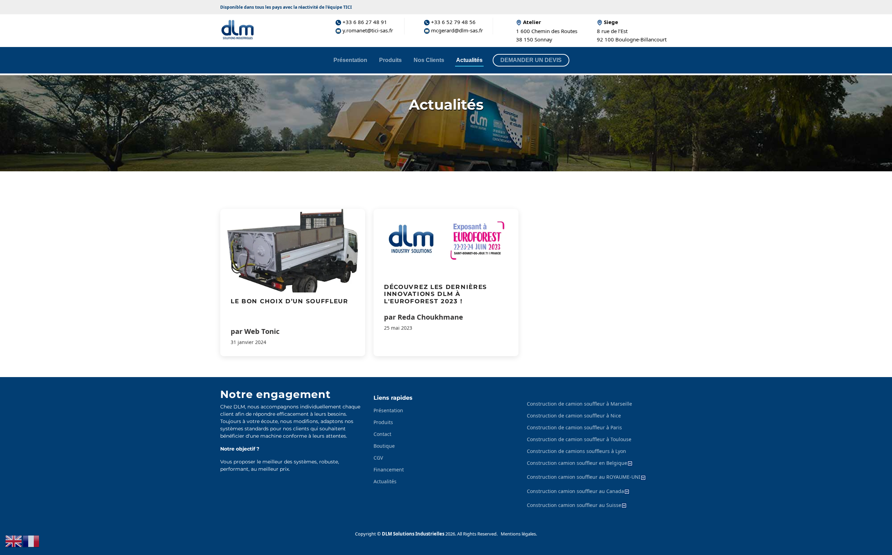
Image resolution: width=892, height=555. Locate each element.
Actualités (469, 60)
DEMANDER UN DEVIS (531, 60)
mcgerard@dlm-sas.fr (456, 30)
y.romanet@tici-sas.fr (367, 30)
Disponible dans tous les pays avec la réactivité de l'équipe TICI (286, 7)
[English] (14, 540)
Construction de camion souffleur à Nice (574, 415)
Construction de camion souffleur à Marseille (579, 403)
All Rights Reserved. (477, 534)
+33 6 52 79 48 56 (453, 21)
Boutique (384, 446)
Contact (382, 434)
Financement (389, 469)
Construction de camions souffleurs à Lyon (576, 451)
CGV (378, 457)
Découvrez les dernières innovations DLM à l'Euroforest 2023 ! (435, 294)
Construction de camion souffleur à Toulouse (579, 439)
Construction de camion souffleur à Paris (574, 427)
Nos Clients (429, 60)
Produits (390, 60)
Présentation (350, 60)
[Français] (31, 540)
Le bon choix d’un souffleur (289, 301)
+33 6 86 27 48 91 (364, 21)
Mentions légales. (519, 534)
